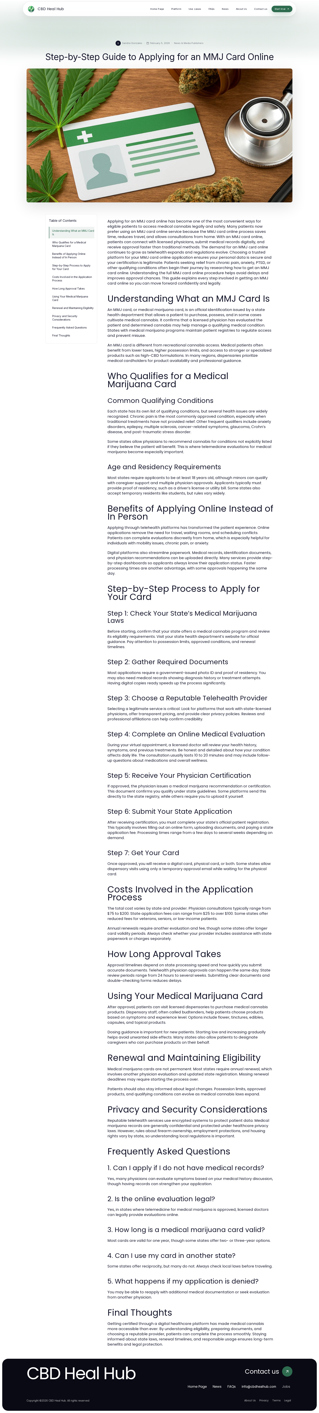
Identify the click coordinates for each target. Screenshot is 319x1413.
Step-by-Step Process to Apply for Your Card (71, 267)
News (217, 1386)
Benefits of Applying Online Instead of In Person (68, 255)
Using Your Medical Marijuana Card (70, 298)
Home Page (197, 1386)
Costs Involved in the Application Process (72, 278)
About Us (250, 1400)
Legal (287, 1400)
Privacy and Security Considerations (64, 317)
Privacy (264, 1400)
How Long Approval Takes (68, 288)
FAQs (231, 1386)
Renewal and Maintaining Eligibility (73, 307)
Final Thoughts (61, 335)
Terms (276, 1400)
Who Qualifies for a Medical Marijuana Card (69, 244)
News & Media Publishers (188, 43)
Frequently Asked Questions (69, 327)
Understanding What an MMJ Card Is (73, 232)
